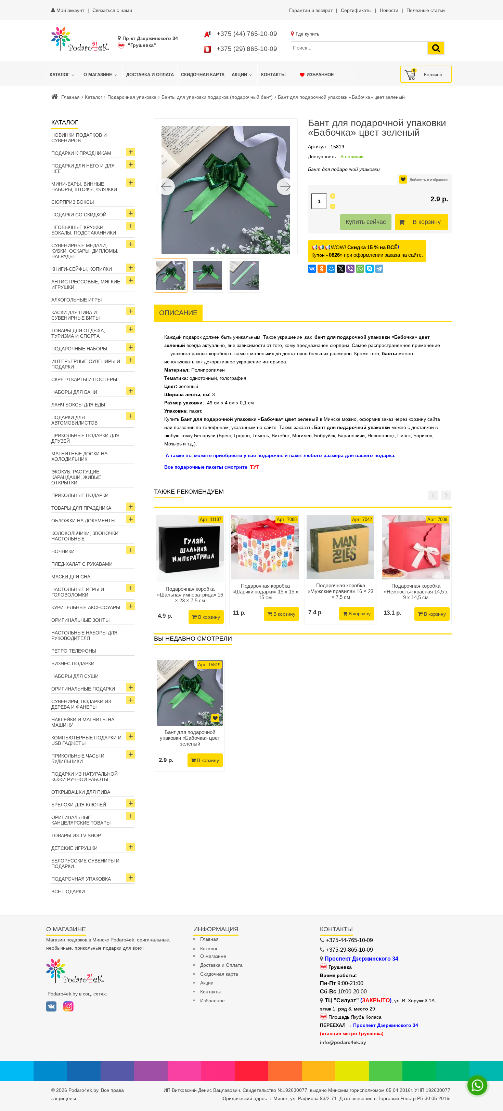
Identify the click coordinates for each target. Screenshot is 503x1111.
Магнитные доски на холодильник (79, 456)
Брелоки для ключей (78, 804)
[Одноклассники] (322, 269)
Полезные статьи (426, 10)
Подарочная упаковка (131, 97)
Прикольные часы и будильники (77, 758)
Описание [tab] (178, 313)
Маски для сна (70, 576)
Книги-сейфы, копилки (81, 269)
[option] (190, 715)
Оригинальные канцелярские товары (81, 820)
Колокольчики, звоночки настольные (84, 536)
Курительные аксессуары (85, 607)
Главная (70, 97)
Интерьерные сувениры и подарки (85, 364)
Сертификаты (356, 10)
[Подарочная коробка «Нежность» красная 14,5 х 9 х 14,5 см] (416, 547)
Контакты (210, 991)
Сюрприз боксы (72, 202)
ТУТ (254, 467)
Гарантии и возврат (311, 10)
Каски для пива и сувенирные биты (75, 315)
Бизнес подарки (72, 663)
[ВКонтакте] (312, 269)
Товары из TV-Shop (76, 835)
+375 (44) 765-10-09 (247, 33)
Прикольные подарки (79, 495)
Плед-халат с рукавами (82, 564)
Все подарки (68, 891)
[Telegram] (379, 269)
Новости (389, 10)
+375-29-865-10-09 (349, 950)
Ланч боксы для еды (78, 404)
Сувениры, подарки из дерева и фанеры (81, 704)
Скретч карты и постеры (84, 379)
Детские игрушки (74, 848)
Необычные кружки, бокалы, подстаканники (83, 230)
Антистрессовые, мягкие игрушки (85, 284)
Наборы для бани (74, 392)
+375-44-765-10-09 (349, 940)
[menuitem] (63, 75)
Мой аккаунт (70, 10)
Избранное (212, 1000)
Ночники (63, 551)
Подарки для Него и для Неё (83, 168)
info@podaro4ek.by (343, 1042)
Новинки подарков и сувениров (79, 137)
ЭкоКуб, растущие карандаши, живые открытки (76, 477)
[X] (341, 269)
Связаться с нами (112, 10)
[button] (285, 186)
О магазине (213, 956)
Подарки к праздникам (81, 153)
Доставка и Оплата (221, 965)
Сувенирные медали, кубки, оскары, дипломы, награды (84, 251)
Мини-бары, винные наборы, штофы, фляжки (84, 186)
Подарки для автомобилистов (74, 420)
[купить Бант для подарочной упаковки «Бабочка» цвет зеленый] (190, 693)
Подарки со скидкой (78, 214)
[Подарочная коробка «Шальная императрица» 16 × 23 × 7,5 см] (190, 549)
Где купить (307, 34)
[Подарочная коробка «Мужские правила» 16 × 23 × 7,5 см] (340, 547)
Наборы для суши (75, 676)
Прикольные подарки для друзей (85, 438)
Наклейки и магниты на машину (82, 722)
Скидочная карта (219, 974)
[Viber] (350, 269)
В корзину (427, 221)
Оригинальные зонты (80, 620)
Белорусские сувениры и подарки (85, 863)
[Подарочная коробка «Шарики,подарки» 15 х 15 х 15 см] (265, 547)
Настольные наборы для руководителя (84, 635)
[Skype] (369, 269)
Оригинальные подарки (83, 689)
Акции (207, 983)
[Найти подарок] (436, 48)
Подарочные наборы (79, 348)
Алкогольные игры (76, 300)
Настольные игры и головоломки (77, 592)
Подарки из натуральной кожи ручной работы (84, 776)
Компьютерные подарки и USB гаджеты (86, 740)
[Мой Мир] (331, 269)
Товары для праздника (81, 508)
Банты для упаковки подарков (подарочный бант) (217, 97)
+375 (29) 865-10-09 (247, 48)
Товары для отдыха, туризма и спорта (78, 333)
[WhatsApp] (360, 269)
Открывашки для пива (80, 792)
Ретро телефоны (73, 651)
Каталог (93, 97)
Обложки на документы (83, 520)
